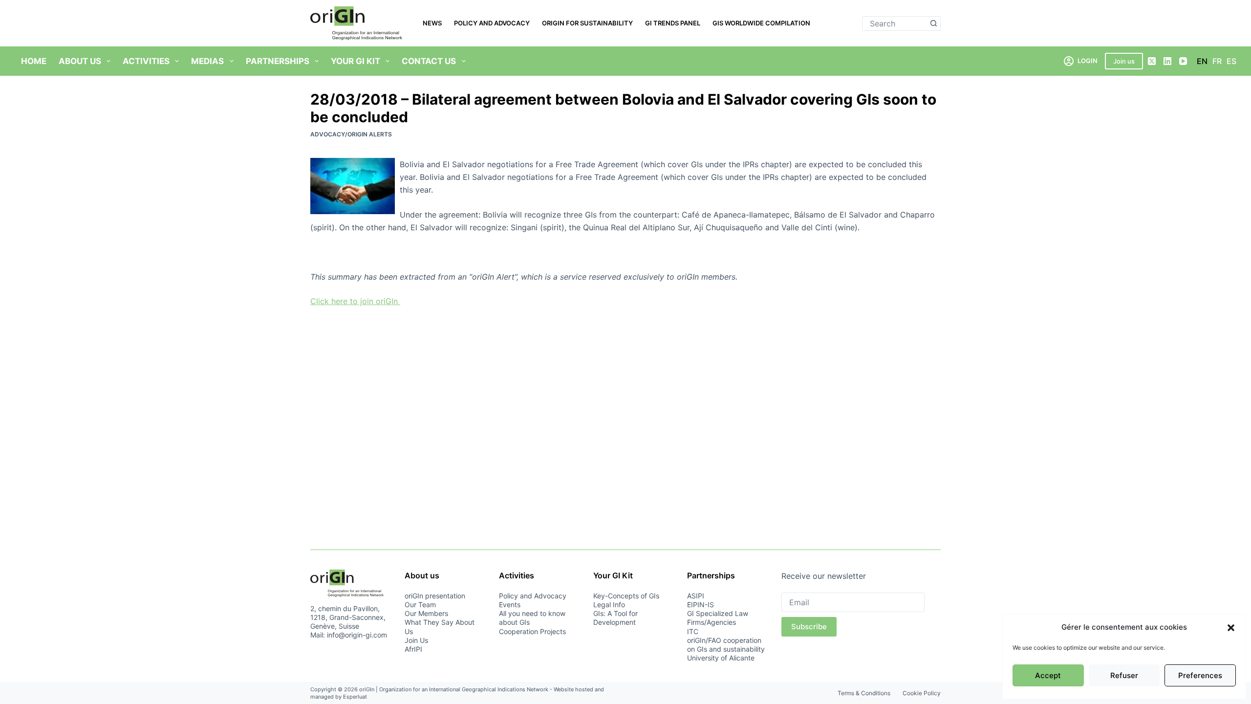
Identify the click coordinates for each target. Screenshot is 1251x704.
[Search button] (933, 23)
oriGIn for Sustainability (587, 23)
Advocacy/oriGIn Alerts (351, 134)
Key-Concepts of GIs (626, 596)
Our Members (426, 613)
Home (33, 61)
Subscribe (809, 626)
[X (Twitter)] (1152, 61)
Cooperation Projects (532, 631)
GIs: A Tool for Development (615, 617)
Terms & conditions (864, 693)
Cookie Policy (922, 693)
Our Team (420, 604)
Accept (1048, 675)
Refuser (1124, 675)
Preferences (1200, 675)
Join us (1124, 61)
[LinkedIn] (1167, 61)
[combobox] (895, 23)
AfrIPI (413, 649)
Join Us (416, 640)
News (432, 23)
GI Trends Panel (672, 23)
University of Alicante (721, 658)
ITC (692, 631)
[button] (1231, 628)
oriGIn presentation (435, 596)
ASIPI (695, 596)
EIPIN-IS (700, 604)
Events (509, 604)
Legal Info (609, 604)
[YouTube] (1183, 61)
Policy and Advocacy (492, 23)
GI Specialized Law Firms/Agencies (717, 617)
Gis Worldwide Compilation (761, 23)
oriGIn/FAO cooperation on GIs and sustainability (726, 644)
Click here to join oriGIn (355, 301)
